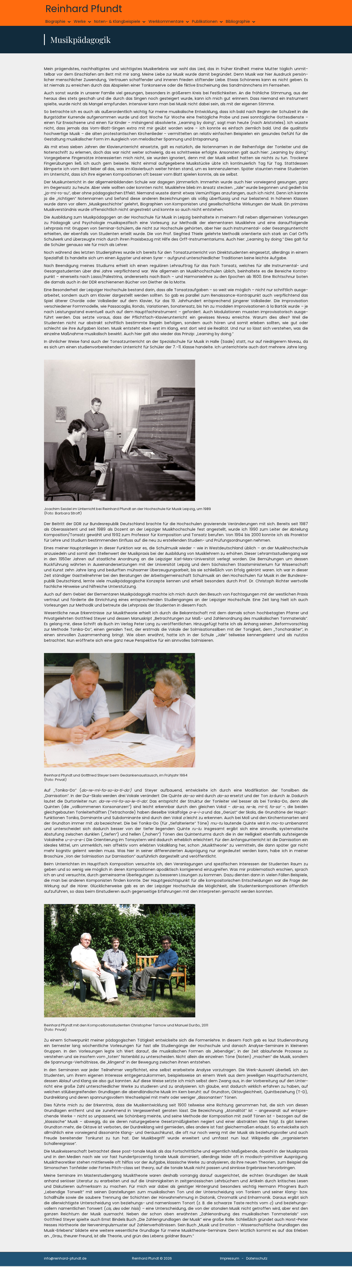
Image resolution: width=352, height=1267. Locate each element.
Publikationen (205, 21)
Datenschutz (256, 1258)
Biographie (55, 21)
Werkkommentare (166, 21)
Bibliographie (238, 21)
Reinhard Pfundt (83, 8)
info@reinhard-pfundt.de (65, 1258)
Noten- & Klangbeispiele (117, 21)
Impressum (229, 1258)
